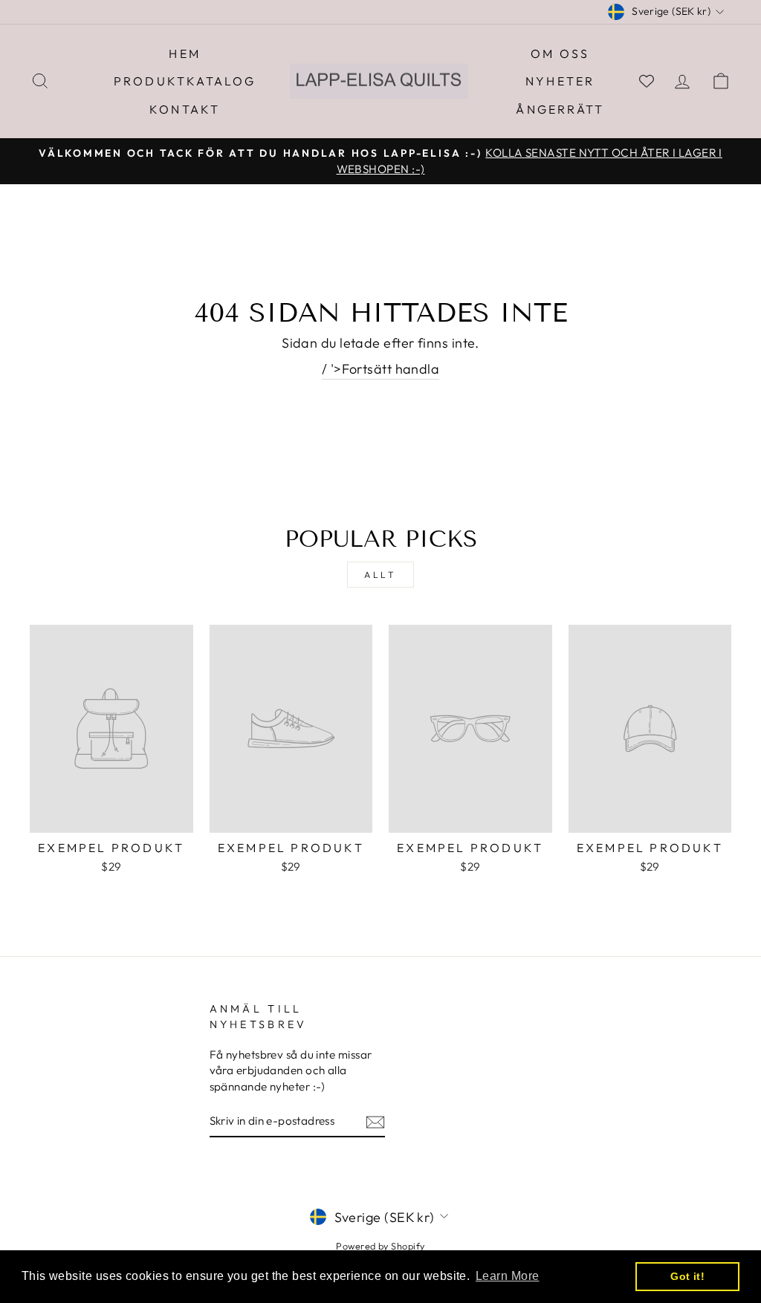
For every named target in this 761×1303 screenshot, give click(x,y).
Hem (185, 53)
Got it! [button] (687, 1276)
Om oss (560, 53)
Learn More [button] (508, 1276)
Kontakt (184, 109)
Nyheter (560, 81)
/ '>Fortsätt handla (381, 368)
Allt (380, 574)
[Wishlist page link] (646, 81)
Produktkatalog (185, 81)
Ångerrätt (560, 109)
